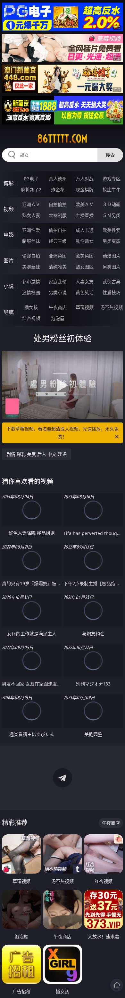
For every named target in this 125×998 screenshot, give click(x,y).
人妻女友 (85, 281)
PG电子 (31, 179)
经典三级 (58, 241)
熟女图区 (85, 267)
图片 (9, 260)
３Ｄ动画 (112, 204)
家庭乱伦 (58, 281)
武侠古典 (112, 281)
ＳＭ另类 (112, 215)
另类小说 (58, 292)
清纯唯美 (58, 267)
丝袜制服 (58, 215)
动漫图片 (112, 256)
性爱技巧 (112, 292)
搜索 (110, 155)
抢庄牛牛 (112, 189)
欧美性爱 (112, 230)
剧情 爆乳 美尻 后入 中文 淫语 (36, 454)
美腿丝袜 (31, 267)
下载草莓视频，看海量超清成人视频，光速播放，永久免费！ (62, 433)
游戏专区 (112, 179)
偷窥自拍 (31, 256)
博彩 (9, 183)
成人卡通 (85, 230)
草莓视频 (85, 307)
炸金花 (57, 189)
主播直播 (85, 215)
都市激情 (31, 281)
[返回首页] (116, 985)
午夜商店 (58, 307)
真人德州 (58, 179)
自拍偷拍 (58, 204)
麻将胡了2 (31, 189)
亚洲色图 (58, 256)
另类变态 (112, 241)
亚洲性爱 (31, 230)
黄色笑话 (85, 292)
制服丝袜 (31, 241)
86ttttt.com (62, 138)
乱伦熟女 (85, 241)
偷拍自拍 (58, 230)
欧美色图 (85, 256)
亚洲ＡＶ (31, 204)
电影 (9, 234)
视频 (9, 209)
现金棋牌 (85, 189)
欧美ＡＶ (85, 204)
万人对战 (85, 179)
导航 (9, 311)
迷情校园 (31, 292)
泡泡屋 (57, 318)
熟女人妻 (31, 215)
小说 (9, 286)
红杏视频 (31, 318)
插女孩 (31, 307)
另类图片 (112, 267)
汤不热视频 (111, 307)
